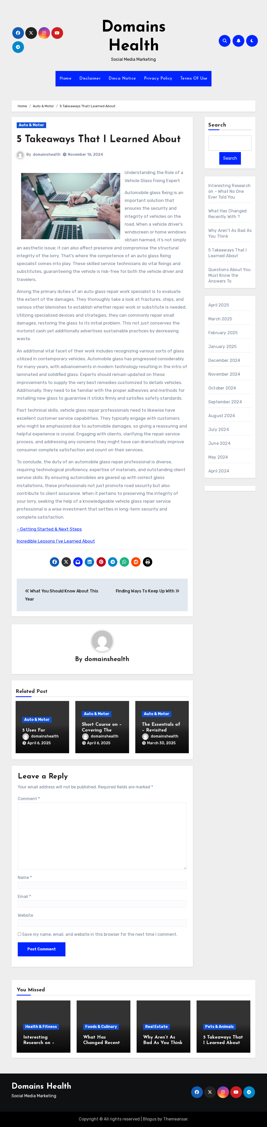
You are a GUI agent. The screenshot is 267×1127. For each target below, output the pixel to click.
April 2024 (218, 471)
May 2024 (218, 457)
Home (65, 78)
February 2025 (223, 332)
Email (24, 896)
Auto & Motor (31, 125)
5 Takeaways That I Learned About (99, 140)
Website (25, 915)
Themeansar (175, 1119)
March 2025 (220, 318)
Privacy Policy (158, 78)
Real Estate (156, 1026)
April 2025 (218, 305)
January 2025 (222, 346)
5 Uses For (33, 730)
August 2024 (221, 415)
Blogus (149, 1119)
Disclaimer (90, 78)
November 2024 (224, 374)
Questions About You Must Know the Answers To (229, 275)
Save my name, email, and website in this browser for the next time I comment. (99, 934)
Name (25, 877)
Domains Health (41, 1087)
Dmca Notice (122, 78)
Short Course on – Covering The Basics (102, 730)
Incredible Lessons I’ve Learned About (56, 541)
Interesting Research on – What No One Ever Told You (229, 191)
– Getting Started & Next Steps (49, 529)
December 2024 (224, 360)
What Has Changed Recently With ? (103, 1043)
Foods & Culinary (101, 1026)
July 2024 (218, 429)
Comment (29, 798)
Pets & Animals (219, 1026)
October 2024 (222, 388)
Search (217, 125)
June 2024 (219, 443)
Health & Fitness (41, 1026)
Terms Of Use (194, 78)
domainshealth (46, 154)
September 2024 (225, 401)
